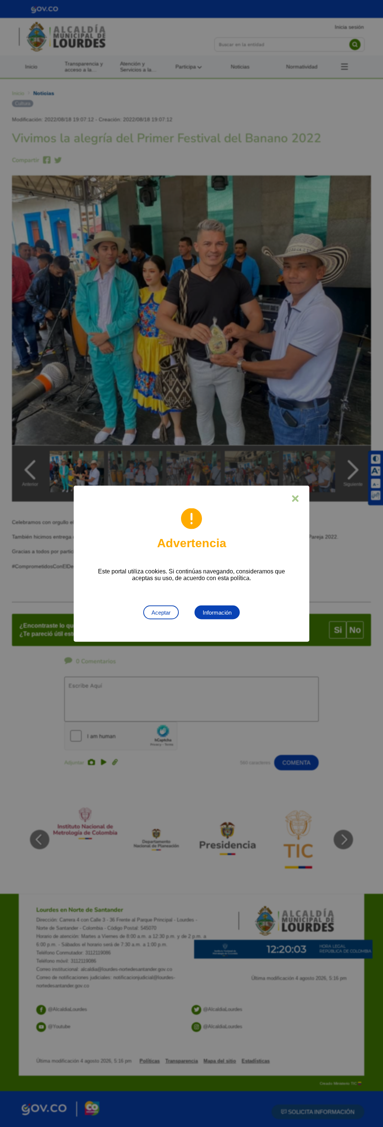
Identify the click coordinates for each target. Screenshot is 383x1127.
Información (217, 612)
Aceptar (161, 612)
